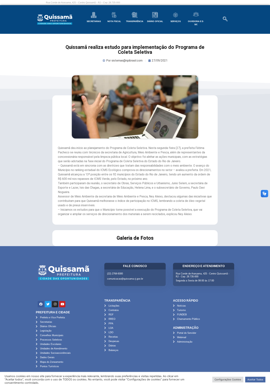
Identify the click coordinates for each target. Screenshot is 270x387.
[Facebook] (41, 304)
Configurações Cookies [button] (228, 379)
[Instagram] (55, 304)
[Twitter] (48, 304)
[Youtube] (62, 304)
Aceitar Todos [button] (255, 379)
